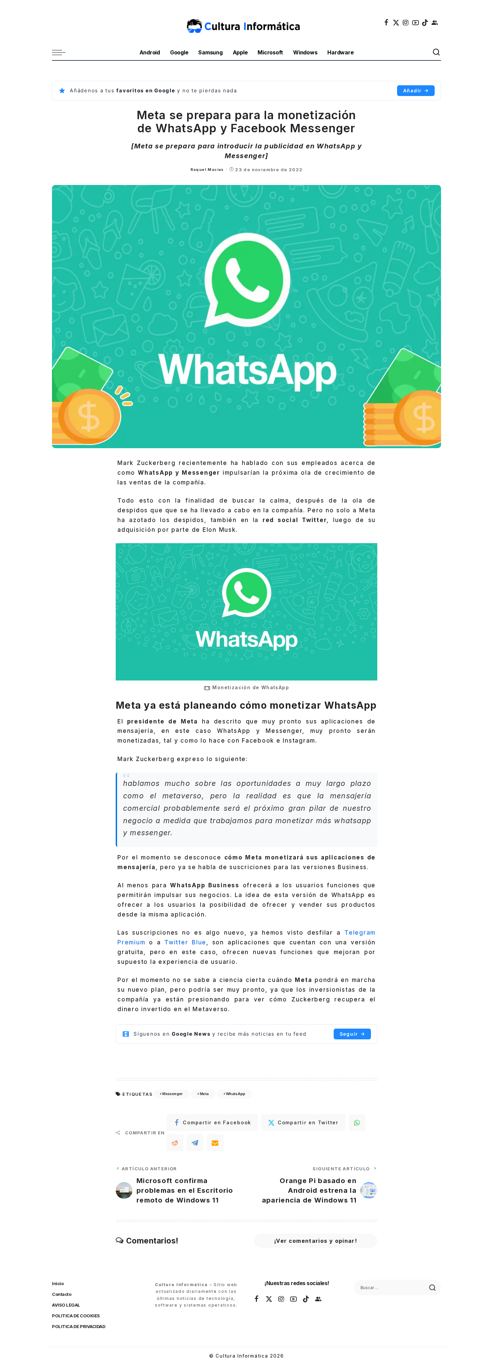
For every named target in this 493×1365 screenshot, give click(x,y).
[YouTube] (416, 22)
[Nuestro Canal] (435, 22)
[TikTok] (425, 22)
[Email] (215, 1142)
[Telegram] (195, 1142)
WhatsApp (235, 1094)
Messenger (172, 1094)
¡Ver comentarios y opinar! (315, 1240)
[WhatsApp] (357, 1122)
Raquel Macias (207, 169)
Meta (204, 1094)
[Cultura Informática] (247, 22)
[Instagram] (406, 22)
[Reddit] (175, 1142)
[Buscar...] (436, 52)
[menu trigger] (62, 52)
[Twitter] (396, 22)
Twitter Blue (185, 942)
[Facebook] (386, 22)
